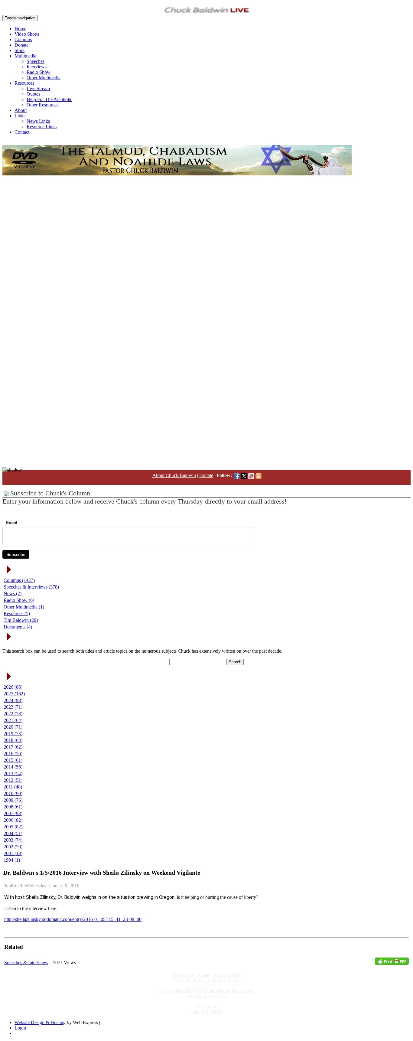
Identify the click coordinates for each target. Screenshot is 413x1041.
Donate (21, 44)
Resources (24, 83)
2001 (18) (13, 853)
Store (19, 50)
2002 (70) (13, 846)
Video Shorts (27, 34)
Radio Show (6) (19, 600)
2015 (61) (13, 760)
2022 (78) (13, 713)
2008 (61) (13, 806)
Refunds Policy (189, 980)
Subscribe (15, 554)
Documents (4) (18, 626)
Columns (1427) (19, 580)
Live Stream (38, 88)
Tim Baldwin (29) (21, 620)
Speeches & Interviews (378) (31, 586)
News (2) (12, 593)
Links (20, 115)
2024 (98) (13, 700)
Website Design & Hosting (40, 1022)
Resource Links (42, 126)
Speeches (35, 61)
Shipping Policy (223, 980)
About (21, 110)
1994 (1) (12, 860)
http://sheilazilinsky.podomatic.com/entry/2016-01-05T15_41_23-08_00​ (72, 919)
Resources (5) (17, 613)
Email (11, 522)
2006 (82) (13, 820)
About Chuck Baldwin (174, 475)
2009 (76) (13, 800)
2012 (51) (13, 780)
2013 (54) (13, 773)
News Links (38, 121)
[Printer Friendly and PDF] (392, 963)
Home (20, 28)
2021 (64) (13, 720)
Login (20, 1027)
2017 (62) (13, 746)
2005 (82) (13, 826)
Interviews (37, 66)
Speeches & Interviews (26, 962)
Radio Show (38, 72)
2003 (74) (13, 840)
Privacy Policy (228, 975)
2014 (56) (13, 766)
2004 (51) (13, 833)
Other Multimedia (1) (24, 606)
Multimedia (25, 55)
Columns (23, 39)
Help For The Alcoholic (49, 99)
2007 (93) (13, 813)
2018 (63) (13, 740)
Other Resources (42, 104)
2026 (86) (13, 687)
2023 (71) (13, 707)
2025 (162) (14, 693)
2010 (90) (13, 793)
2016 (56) (13, 753)
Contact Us (182, 975)
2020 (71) (13, 726)
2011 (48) (13, 786)
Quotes (33, 93)
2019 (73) (13, 733)
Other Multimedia (43, 77)
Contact (22, 132)
